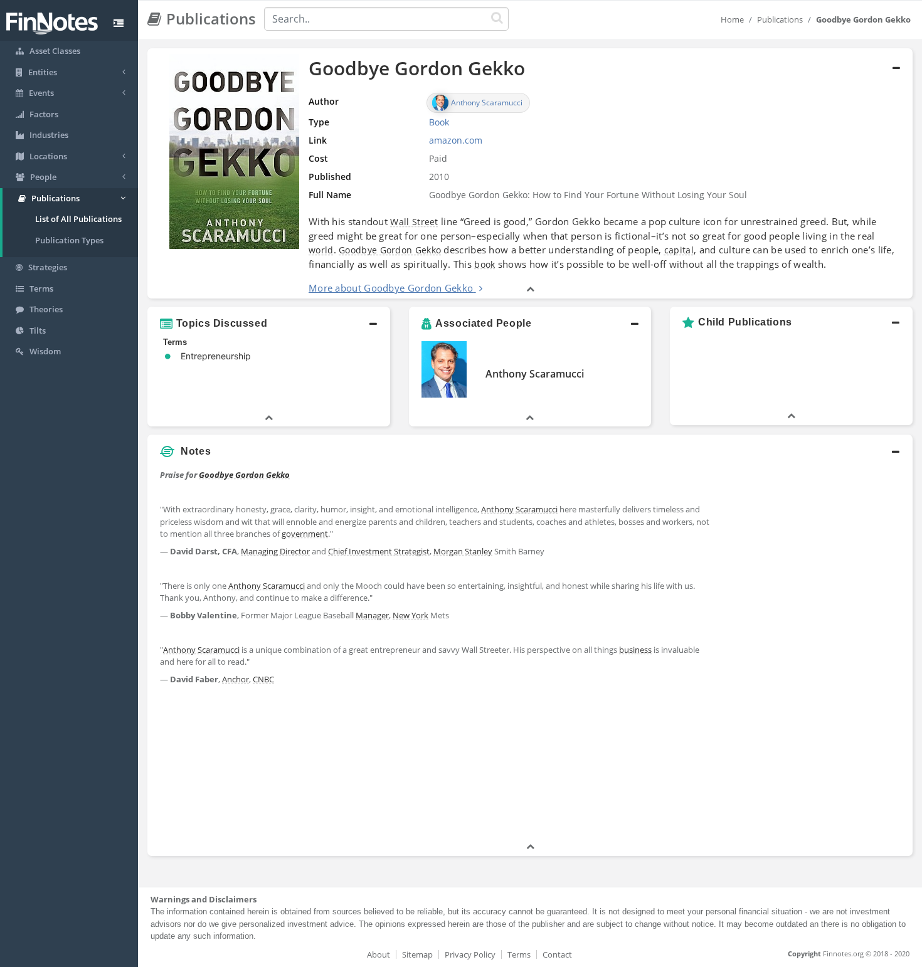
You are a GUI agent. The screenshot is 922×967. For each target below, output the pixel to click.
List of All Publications (78, 219)
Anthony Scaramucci (534, 374)
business (635, 649)
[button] (530, 173)
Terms (519, 954)
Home (732, 19)
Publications (780, 19)
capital (679, 250)
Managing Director (275, 551)
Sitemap (417, 954)
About (378, 954)
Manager (372, 615)
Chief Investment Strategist (379, 551)
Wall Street (414, 222)
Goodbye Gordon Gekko (390, 250)
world (321, 250)
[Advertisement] (815, 652)
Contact (557, 954)
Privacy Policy (470, 954)
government (305, 533)
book (484, 264)
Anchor (235, 679)
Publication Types (69, 240)
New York (410, 615)
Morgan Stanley (462, 551)
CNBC (263, 679)
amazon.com (455, 140)
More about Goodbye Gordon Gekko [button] (391, 288)
